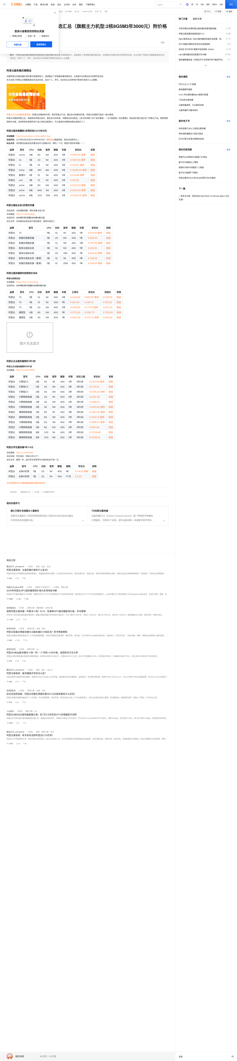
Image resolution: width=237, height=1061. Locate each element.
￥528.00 (107, 297)
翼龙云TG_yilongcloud (15, 566)
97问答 (52, 1056)
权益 (53, 4)
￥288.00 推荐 (95, 263)
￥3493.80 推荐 (97, 407)
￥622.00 (107, 307)
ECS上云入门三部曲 (187, 84)
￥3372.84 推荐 (78, 185)
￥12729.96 (95, 432)
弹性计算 (64, 587)
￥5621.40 (94, 427)
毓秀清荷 (19, 1056)
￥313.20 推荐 (95, 232)
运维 (38, 628)
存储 (38, 566)
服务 (81, 4)
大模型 (28, 4)
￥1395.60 (75, 307)
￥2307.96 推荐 (97, 381)
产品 (36, 4)
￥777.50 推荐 (91, 307)
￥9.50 (78, 476)
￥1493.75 (89, 312)
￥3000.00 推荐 (78, 154)
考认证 (76, 11)
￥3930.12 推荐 (96, 417)
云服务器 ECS (25, 492)
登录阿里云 (41, 44)
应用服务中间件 (49, 492)
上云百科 (10, 711)
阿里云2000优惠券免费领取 (19, 114)
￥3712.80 (75, 312)
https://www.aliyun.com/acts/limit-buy (33, 136)
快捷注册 (18, 44)
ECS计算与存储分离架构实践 (191, 138)
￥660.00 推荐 (91, 297)
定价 (59, 4)
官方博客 (68, 11)
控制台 (214, 4)
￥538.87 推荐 (77, 165)
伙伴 (74, 4)
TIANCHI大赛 (87, 11)
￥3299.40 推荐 (97, 391)
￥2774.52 (94, 386)
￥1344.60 (75, 297)
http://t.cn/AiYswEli (24, 452)
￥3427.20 (75, 317)
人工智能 (55, 587)
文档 (202, 4)
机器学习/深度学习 (42, 587)
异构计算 (49, 607)
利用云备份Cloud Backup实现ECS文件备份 (197, 177)
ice (37, 649)
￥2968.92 (94, 402)
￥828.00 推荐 (95, 253)
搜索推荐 (39, 607)
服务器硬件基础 (185, 89)
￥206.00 (92, 248)
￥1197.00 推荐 (95, 243)
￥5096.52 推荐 (97, 422)
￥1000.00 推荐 (77, 160)
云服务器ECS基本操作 (188, 110)
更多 (228, 76)
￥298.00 (92, 258)
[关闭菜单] (4, 4)
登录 (231, 4)
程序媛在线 (11, 607)
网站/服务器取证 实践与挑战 (191, 133)
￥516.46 (74, 180)
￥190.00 (107, 302)
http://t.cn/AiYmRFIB (25, 370)
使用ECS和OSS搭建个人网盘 (191, 167)
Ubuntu (50, 669)
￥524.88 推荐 (77, 175)
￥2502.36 (94, 396)
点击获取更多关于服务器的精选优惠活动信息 (26, 483)
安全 (48, 566)
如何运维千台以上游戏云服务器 (192, 128)
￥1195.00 (108, 312)
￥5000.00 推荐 (78, 190)
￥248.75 (89, 302)
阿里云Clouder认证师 (15, 587)
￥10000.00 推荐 (78, 170)
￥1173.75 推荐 (91, 317)
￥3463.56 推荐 (97, 412)
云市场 (67, 4)
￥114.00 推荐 (81, 471)
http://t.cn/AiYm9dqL (25, 214)
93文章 (43, 1056)
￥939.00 (107, 317)
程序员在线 (11, 628)
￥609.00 (92, 238)
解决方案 (44, 4)
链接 (93, 154)
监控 (43, 566)
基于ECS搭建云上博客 (188, 162)
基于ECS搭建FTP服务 (188, 172)
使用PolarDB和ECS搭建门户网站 (193, 157)
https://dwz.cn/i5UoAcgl (27, 282)
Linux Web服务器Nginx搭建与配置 (193, 94)
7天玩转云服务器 (186, 99)
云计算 (36, 492)
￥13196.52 (94, 437)
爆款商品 (50, 139)
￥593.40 (74, 302)
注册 (221, 4)
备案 (208, 4)
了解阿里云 (90, 4)
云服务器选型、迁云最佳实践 (191, 104)
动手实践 (59, 11)
